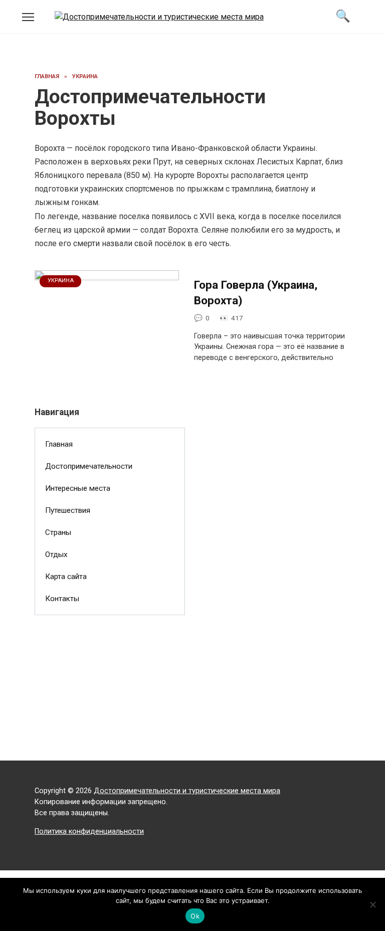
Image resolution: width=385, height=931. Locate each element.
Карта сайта (66, 576)
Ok (195, 916)
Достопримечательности (88, 466)
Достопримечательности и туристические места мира (187, 791)
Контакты (62, 598)
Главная (59, 444)
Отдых (56, 554)
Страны (58, 532)
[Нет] (372, 904)
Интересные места (77, 488)
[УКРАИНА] (107, 374)
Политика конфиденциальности (89, 831)
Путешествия (67, 510)
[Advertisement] (110, 698)
